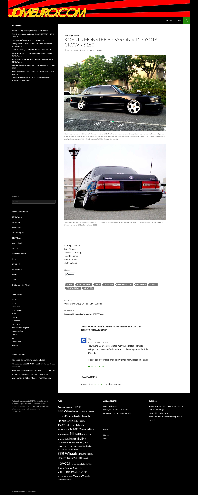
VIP (70, 36)
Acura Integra (68, 407)
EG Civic (61, 416)
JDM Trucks (64, 425)
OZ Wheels (62, 442)
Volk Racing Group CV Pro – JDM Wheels (83, 302)
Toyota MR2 (87, 464)
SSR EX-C (15, 274)
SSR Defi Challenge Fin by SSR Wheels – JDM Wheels (31, 50)
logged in (97, 384)
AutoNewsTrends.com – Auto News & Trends (166, 406)
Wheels (75, 36)
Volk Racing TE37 (18, 233)
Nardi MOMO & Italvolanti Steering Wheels (165, 417)
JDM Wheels (17, 217)
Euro (14, 303)
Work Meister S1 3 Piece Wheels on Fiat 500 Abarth (31, 378)
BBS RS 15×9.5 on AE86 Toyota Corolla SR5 (28, 360)
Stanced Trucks (66, 458)
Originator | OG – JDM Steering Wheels (118, 413)
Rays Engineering (67, 446)
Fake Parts (16, 307)
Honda (85, 416)
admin (85, 50)
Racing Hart (16, 222)
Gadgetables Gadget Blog (158, 413)
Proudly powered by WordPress (24, 491)
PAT (90, 338)
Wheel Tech (16, 342)
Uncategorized (17, 331)
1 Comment (97, 50)
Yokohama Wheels (64, 479)
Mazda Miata (63, 429)
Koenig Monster (84, 284)
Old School (16, 321)
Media (14, 317)
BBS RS (15, 248)
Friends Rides (17, 310)
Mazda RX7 (74, 429)
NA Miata (66, 434)
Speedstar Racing (124, 284)
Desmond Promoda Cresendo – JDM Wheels (84, 312)
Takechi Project (81, 458)
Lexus (97, 284)
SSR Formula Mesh (19, 254)
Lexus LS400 (108, 284)
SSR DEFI (15, 280)
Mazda (80, 425)
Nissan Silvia (62, 439)
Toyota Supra (64, 468)
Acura (61, 407)
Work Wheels (17, 243)
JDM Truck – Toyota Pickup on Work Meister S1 (30, 374)
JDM (66, 36)
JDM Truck (16, 264)
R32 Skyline (72, 442)
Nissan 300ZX (86, 434)
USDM (14, 335)
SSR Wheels (141, 284)
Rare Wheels (17, 269)
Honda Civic (65, 420)
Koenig (70, 284)
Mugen (60, 434)
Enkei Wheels (72, 416)
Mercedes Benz (86, 428)
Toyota (153, 284)
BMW (77, 411)
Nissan (75, 433)
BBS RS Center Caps (156, 410)
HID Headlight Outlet (111, 406)
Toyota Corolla (77, 464)
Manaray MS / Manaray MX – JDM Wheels (28, 40)
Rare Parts (16, 324)
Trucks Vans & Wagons (20, 328)
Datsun (91, 411)
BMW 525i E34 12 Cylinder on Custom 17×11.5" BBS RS (33, 370)
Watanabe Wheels (65, 476)
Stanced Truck (85, 453)
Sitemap (169, 20)
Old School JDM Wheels (21, 285)
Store (179, 20)
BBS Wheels (16, 238)
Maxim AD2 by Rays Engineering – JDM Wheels (30, 30)
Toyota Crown (73, 288)
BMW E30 (83, 412)
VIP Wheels (88, 288)
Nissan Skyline (76, 438)
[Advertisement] (34, 132)
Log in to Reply (97, 366)
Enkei (14, 259)
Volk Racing (65, 471)
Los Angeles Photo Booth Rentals (115, 410)
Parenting (152, 420)
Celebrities (16, 300)
